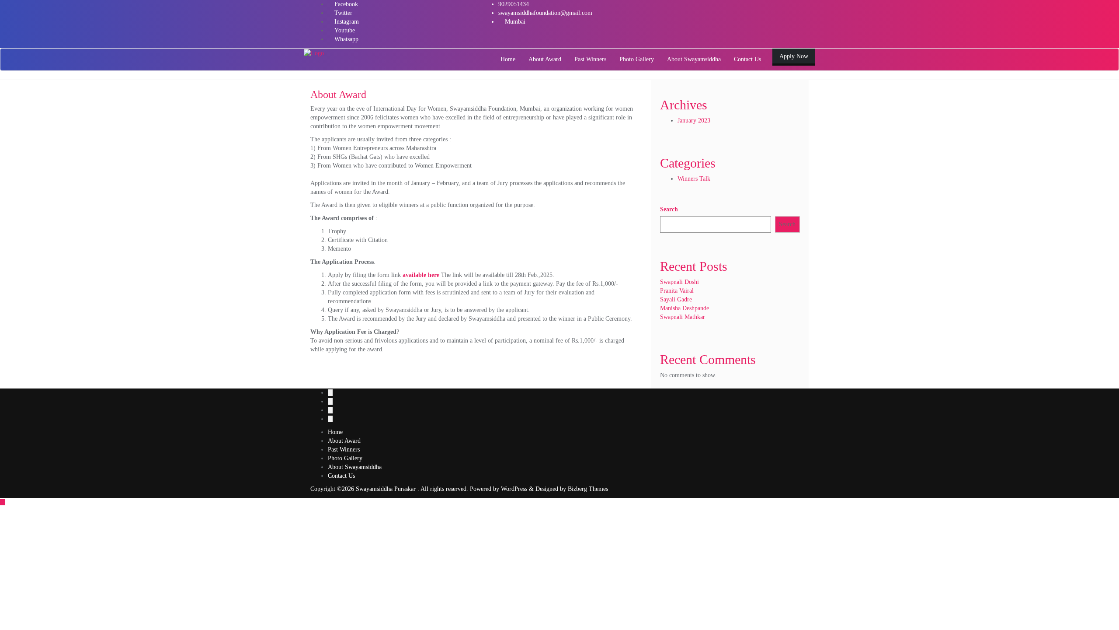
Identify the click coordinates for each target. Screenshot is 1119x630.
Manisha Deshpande (684, 308)
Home (335, 432)
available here (421, 275)
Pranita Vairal (677, 290)
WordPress (514, 489)
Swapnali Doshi (679, 282)
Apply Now (793, 56)
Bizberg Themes (588, 489)
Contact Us (341, 475)
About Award (344, 441)
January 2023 (694, 120)
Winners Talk (694, 178)
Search (669, 209)
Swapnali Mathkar (682, 317)
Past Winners (344, 449)
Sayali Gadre (676, 299)
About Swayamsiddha (355, 467)
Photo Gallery (345, 458)
